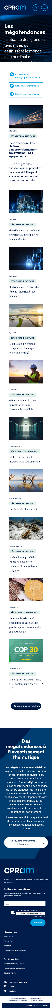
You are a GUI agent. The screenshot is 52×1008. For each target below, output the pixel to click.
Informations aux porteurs (14, 963)
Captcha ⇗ (39, 916)
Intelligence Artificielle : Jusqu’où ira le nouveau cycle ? (25, 458)
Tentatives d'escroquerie (18, 998)
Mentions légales (35, 998)
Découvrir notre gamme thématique (23, 842)
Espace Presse (9, 941)
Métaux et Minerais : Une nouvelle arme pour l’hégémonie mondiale (22, 404)
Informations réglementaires (15, 950)
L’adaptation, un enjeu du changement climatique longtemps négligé (22, 347)
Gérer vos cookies (37, 1000)
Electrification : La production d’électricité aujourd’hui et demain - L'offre (25, 234)
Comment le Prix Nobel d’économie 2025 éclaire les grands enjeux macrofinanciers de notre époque (25, 624)
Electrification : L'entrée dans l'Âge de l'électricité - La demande (25, 291)
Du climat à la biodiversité (23, 508)
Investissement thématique (14, 968)
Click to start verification (30, 913)
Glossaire (7, 945)
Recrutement (8, 936)
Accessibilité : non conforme (18, 1000)
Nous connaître (10, 973)
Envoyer (38, 922)
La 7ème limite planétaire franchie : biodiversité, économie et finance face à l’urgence (23, 563)
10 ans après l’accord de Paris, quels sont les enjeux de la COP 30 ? (26, 683)
